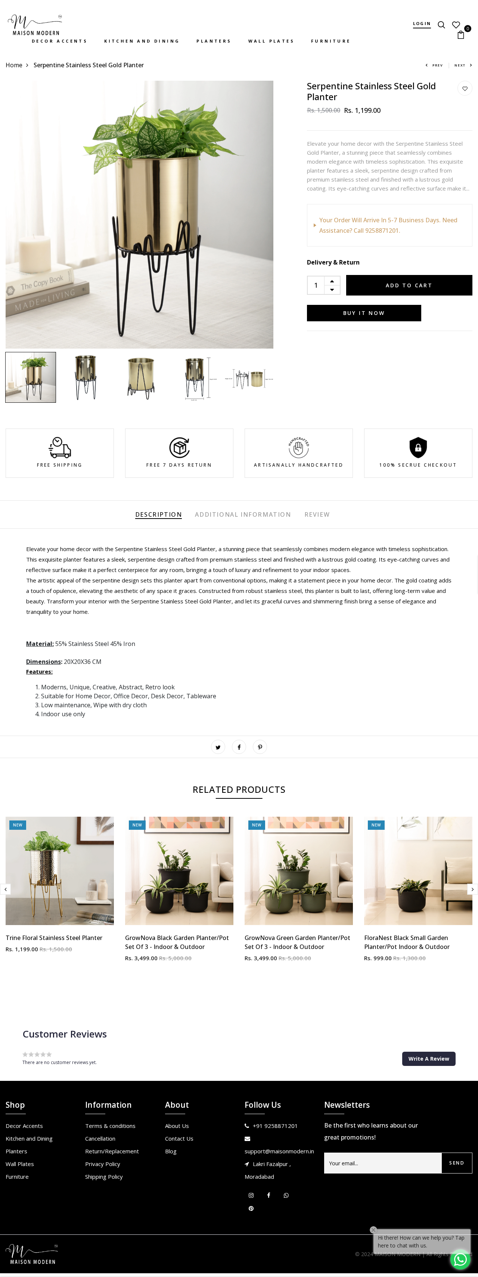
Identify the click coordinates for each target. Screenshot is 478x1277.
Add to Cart (409, 285)
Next (460, 65)
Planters (214, 41)
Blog (171, 1151)
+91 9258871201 (275, 1125)
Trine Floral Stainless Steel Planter (54, 938)
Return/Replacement (112, 1151)
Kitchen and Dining (142, 41)
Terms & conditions (110, 1125)
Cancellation (100, 1138)
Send (457, 1163)
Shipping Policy (104, 1176)
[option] (139, 215)
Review (317, 514)
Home (14, 65)
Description (158, 514)
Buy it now (364, 312)
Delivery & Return (333, 262)
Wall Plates (271, 41)
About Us (177, 1125)
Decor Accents (60, 41)
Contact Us (179, 1138)
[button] (429, 1059)
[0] (461, 34)
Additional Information (243, 514)
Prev (437, 65)
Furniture (331, 41)
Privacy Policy (102, 1164)
